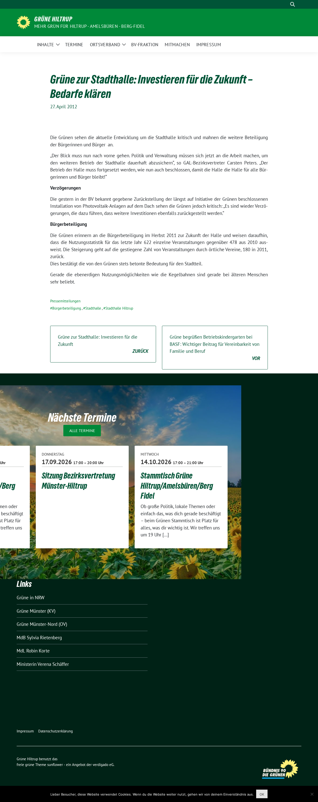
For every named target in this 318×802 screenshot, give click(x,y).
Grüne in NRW (30, 598)
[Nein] (311, 794)
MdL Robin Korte (33, 651)
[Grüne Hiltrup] (23, 22)
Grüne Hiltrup (53, 19)
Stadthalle (93, 308)
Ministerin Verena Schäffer (43, 664)
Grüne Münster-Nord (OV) (42, 624)
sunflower (55, 764)
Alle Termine (82, 430)
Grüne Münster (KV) (36, 611)
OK (262, 794)
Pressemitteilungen (65, 301)
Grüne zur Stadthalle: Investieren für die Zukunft (103, 344)
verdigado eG (103, 764)
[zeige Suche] (292, 4)
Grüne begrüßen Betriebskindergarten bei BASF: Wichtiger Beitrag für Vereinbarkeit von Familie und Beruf (215, 347)
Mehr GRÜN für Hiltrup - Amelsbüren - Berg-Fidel (89, 26)
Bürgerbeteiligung (66, 308)
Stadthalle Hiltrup (119, 308)
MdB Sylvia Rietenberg (39, 638)
